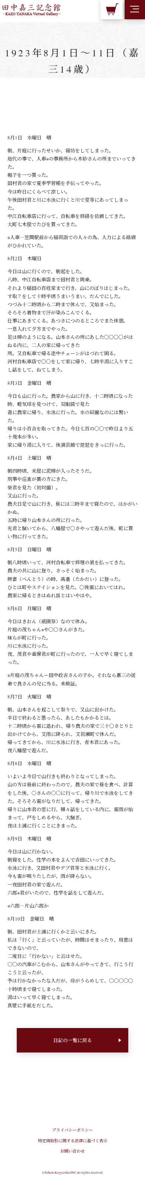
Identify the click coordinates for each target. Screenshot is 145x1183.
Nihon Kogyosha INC (60, 1172)
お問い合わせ (72, 1151)
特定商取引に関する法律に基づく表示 (72, 1140)
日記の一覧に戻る (72, 1040)
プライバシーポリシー (72, 1130)
